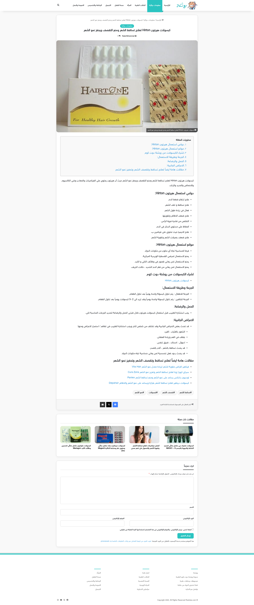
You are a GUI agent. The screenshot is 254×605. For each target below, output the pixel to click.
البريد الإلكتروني (188, 518)
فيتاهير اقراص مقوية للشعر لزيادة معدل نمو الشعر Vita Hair (160, 366)
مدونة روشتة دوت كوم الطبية (187, 577)
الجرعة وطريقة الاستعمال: (170, 157)
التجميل (108, 5)
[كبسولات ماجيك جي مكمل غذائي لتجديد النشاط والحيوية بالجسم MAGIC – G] (178, 434)
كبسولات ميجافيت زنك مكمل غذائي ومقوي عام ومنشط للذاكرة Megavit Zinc (111, 448)
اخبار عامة (145, 573)
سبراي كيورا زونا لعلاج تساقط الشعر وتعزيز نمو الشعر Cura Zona (158, 372)
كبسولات (152, 392)
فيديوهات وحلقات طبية (189, 581)
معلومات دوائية (154, 5)
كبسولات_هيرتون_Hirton (177, 280)
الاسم (192, 507)
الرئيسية (167, 5)
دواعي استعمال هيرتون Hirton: (167, 144)
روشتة (195, 573)
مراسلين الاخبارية (143, 589)
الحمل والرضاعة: (175, 161)
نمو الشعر (139, 392)
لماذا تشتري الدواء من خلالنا (188, 585)
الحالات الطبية (140, 5)
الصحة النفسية (143, 581)
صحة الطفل (119, 5)
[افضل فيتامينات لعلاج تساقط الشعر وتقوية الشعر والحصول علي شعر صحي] (144, 434)
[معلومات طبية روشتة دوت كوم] (186, 5)
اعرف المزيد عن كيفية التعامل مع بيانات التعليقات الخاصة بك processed (126, 541)
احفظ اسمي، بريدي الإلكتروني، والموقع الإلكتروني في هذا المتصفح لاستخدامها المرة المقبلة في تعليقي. (155, 530)
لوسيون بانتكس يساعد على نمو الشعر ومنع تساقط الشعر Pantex (158, 377)
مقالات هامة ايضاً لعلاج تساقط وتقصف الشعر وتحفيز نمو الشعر (149, 169)
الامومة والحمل (78, 5)
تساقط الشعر (185, 392)
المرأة (129, 5)
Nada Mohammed (128, 36)
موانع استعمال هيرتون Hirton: (168, 148)
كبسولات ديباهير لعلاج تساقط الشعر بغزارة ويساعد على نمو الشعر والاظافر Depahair (149, 383)
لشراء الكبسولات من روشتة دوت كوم (164, 153)
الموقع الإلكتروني (118, 518)
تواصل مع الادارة (192, 589)
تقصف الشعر (168, 392)
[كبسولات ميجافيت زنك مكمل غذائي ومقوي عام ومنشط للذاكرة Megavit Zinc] (110, 434)
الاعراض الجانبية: (175, 165)
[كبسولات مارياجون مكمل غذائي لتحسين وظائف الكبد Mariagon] (75, 434)
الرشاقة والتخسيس (95, 5)
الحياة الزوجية (144, 585)
